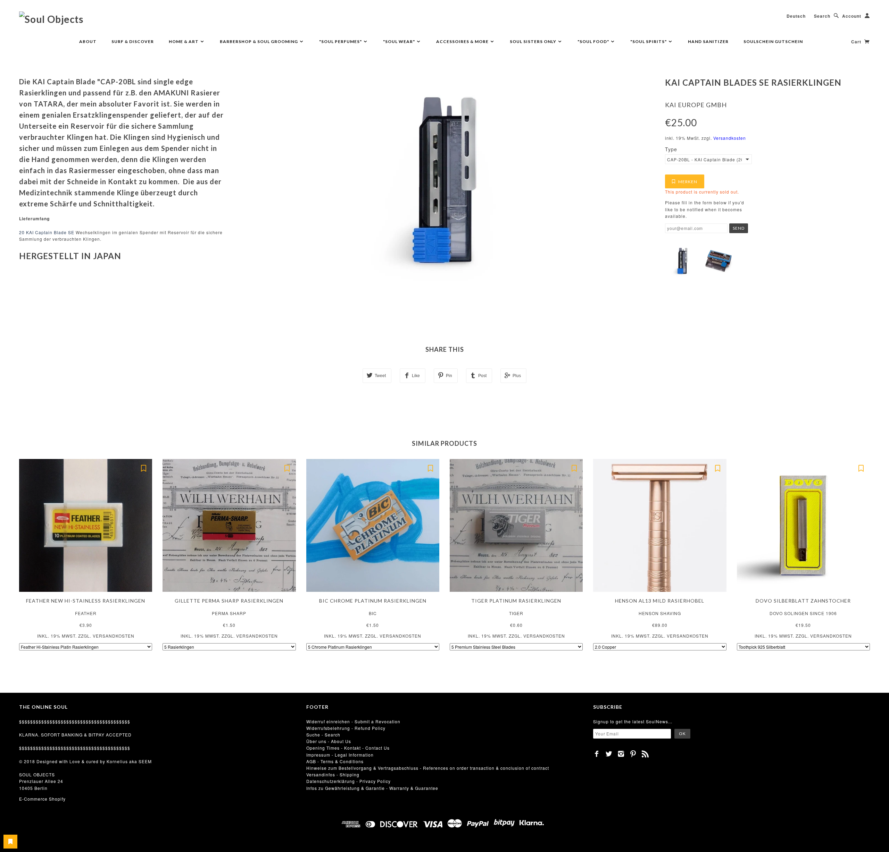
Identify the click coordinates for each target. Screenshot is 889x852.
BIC (373, 613)
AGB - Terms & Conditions (335, 761)
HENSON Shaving (660, 613)
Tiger (516, 613)
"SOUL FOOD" (594, 41)
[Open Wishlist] (10, 842)
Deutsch (796, 16)
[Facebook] (596, 753)
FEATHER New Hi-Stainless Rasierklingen (85, 601)
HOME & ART (184, 41)
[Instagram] (621, 753)
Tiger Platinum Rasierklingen (516, 601)
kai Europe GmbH (696, 105)
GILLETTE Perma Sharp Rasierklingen (229, 601)
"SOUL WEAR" (399, 41)
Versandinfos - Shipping (332, 774)
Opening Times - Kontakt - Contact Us (348, 748)
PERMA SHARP (229, 613)
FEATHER (86, 613)
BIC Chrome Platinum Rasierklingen (372, 601)
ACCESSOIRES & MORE (463, 41)
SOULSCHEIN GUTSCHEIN (773, 41)
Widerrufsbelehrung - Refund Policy (345, 728)
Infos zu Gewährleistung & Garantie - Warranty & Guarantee (372, 788)
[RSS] (645, 753)
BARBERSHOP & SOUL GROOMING (259, 41)
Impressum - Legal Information (340, 755)
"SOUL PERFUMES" (341, 41)
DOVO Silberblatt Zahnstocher (803, 601)
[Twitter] (609, 753)
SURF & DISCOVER (132, 41)
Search (822, 16)
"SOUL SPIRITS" (649, 41)
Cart (857, 42)
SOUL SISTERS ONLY (533, 41)
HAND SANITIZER (708, 41)
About (88, 41)
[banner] (51, 18)
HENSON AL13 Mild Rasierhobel (659, 601)
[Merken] (143, 468)
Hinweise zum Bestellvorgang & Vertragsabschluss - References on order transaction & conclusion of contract (427, 768)
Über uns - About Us (328, 741)
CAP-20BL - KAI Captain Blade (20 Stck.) (704, 159)
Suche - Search (323, 735)
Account (851, 16)
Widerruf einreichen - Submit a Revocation (353, 721)
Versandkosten (729, 138)
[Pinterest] (633, 753)
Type (671, 149)
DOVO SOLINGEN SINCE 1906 (803, 613)
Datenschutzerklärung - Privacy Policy (348, 781)
